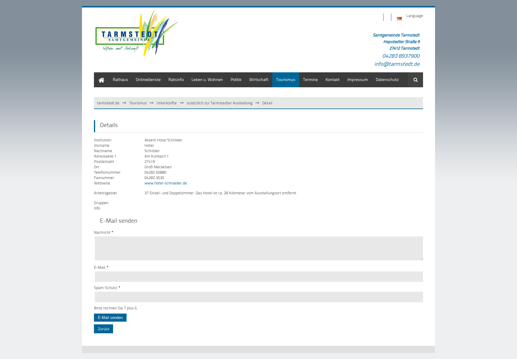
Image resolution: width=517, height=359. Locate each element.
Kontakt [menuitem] (333, 79)
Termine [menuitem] (310, 79)
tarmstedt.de (108, 103)
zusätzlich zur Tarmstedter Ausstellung (220, 103)
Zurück (103, 328)
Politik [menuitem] (236, 79)
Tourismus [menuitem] (285, 79)
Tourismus (138, 103)
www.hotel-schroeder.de (166, 183)
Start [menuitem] (98, 75)
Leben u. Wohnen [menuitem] (207, 79)
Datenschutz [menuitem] (387, 79)
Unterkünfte (166, 103)
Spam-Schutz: (107, 287)
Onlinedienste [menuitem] (148, 79)
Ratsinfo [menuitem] (176, 79)
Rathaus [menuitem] (120, 79)
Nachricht (103, 232)
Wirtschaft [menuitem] (258, 79)
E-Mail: (101, 267)
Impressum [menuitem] (357, 79)
